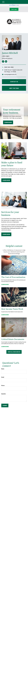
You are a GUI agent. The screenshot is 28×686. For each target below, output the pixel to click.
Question (3, 394)
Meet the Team (14, 88)
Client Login (14, 9)
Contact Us (14, 81)
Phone (3, 385)
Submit (5, 405)
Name (2, 369)
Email (2, 377)
